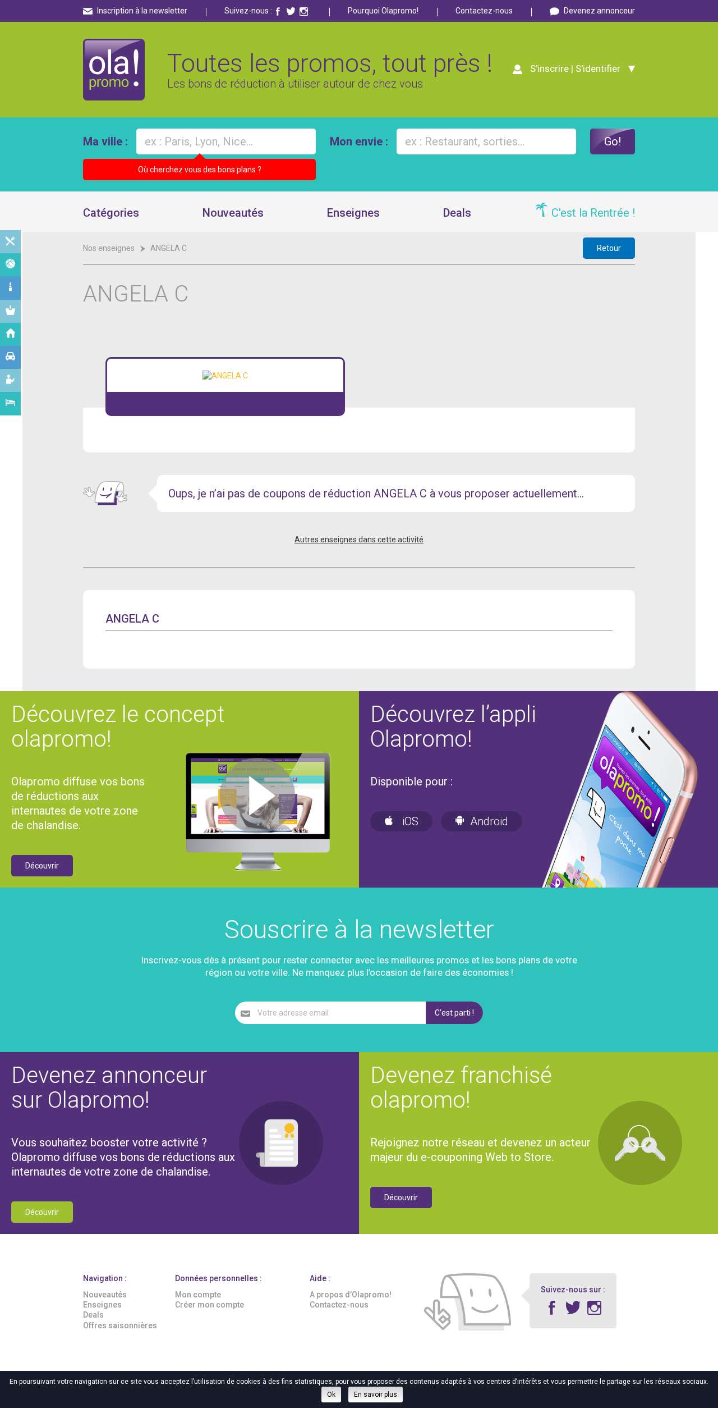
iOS (408, 821)
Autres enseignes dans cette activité (359, 539)
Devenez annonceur (599, 10)
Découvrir (42, 865)
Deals (457, 213)
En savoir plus (375, 1394)
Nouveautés (233, 213)
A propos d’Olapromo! (351, 1294)
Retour (609, 248)
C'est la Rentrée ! (593, 213)
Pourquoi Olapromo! (383, 10)
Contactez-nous (484, 10)
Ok (331, 1394)
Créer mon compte (209, 1304)
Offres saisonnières (120, 1325)
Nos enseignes (109, 248)
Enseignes (353, 213)
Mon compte (198, 1294)
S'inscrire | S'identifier (575, 68)
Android (489, 821)
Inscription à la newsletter (142, 10)
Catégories (111, 213)
